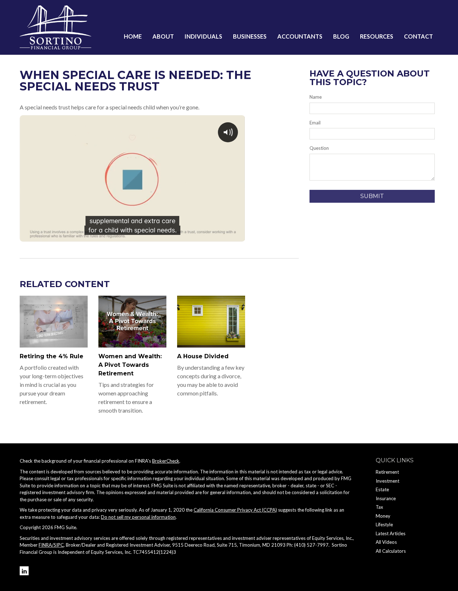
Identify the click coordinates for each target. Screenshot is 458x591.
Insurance (386, 498)
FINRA (45, 545)
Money (383, 516)
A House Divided (203, 356)
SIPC (59, 545)
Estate (382, 489)
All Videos (386, 542)
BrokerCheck (165, 461)
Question (319, 148)
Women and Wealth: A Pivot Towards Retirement (130, 365)
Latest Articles (390, 533)
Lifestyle (384, 524)
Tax (379, 507)
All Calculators (391, 551)
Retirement (387, 472)
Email (315, 122)
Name (316, 97)
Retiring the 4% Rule (51, 356)
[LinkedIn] (24, 570)
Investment (387, 481)
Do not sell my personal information (138, 517)
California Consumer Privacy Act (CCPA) (235, 510)
